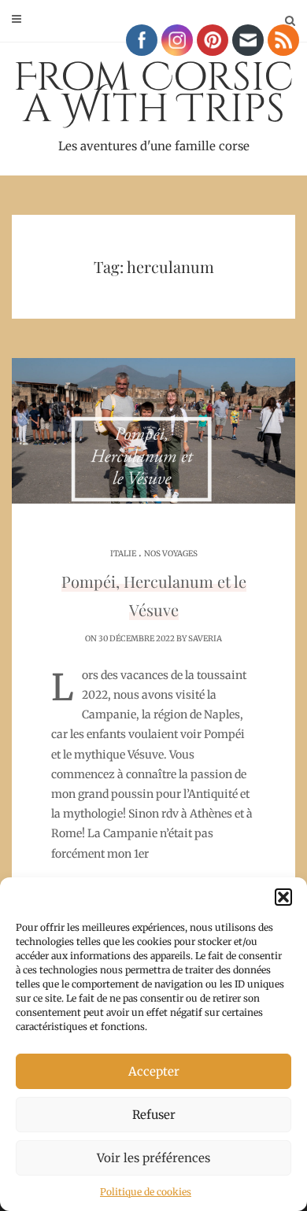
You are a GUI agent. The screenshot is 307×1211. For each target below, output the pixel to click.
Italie (123, 553)
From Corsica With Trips (153, 102)
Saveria (205, 638)
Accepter (153, 1071)
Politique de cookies (145, 1192)
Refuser (154, 1114)
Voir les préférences (153, 1157)
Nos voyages (171, 553)
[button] (283, 897)
